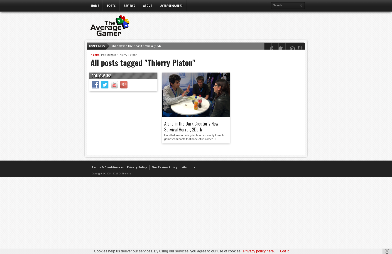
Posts (111, 5)
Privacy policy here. (259, 251)
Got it (284, 251)
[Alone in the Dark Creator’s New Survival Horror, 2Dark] (196, 116)
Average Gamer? (171, 5)
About (147, 5)
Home (95, 5)
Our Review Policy (164, 167)
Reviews (129, 5)
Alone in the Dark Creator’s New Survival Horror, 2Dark (191, 126)
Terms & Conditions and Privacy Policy (119, 167)
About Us (188, 167)
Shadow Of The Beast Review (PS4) (136, 46)
